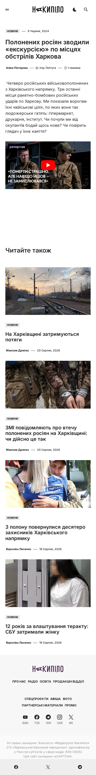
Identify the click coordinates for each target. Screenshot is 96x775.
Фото (67, 699)
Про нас (19, 681)
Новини (12, 31)
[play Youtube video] (48, 165)
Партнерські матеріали (42, 705)
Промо (70, 705)
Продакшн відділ (68, 681)
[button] (7, 9)
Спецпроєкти (36, 699)
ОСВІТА (45, 681)
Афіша (55, 699)
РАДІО (33, 681)
